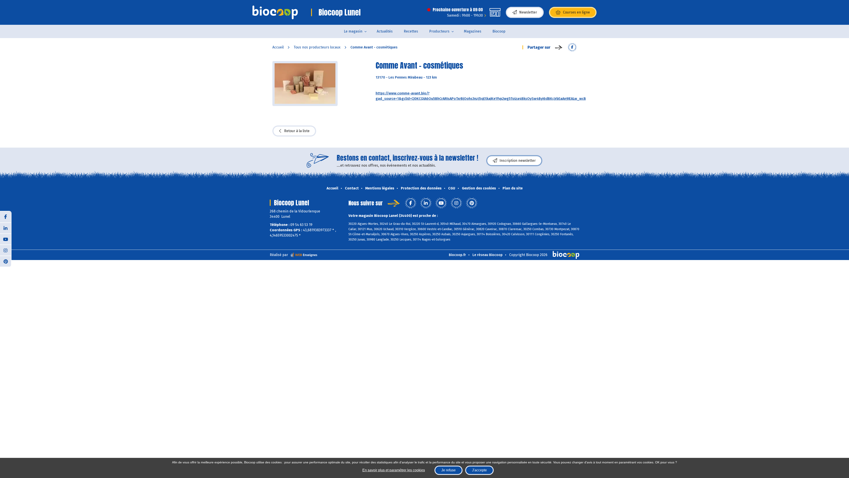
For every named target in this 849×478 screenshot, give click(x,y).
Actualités (385, 31)
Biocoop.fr (457, 255)
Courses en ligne (576, 12)
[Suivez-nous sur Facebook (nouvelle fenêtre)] (5, 216)
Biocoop (498, 31)
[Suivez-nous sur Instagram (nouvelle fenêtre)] (5, 250)
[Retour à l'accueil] (275, 12)
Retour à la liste (297, 131)
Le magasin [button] (353, 31)
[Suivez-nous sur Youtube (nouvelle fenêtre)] (5, 239)
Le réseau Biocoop (487, 255)
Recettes (411, 31)
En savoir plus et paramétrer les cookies (393, 470)
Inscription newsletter (517, 160)
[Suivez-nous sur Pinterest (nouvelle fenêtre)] (5, 261)
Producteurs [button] (439, 31)
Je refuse (448, 470)
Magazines (472, 31)
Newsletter (528, 12)
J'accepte (479, 470)
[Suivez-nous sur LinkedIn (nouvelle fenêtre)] (5, 227)
